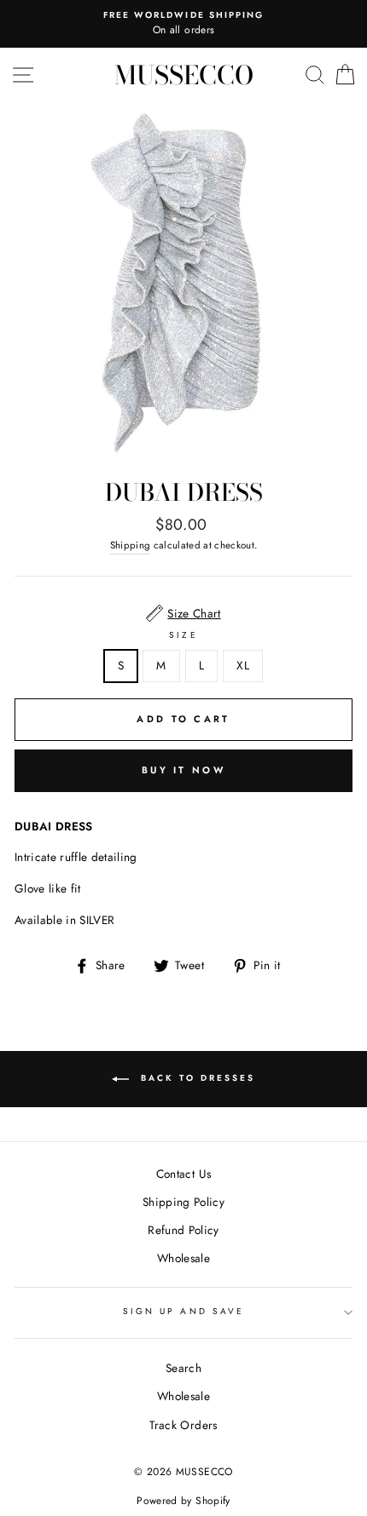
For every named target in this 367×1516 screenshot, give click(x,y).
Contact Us (183, 1173)
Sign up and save (183, 1311)
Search (183, 1367)
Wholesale (183, 1257)
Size (183, 635)
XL (242, 665)
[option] (183, 24)
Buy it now (183, 770)
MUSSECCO (183, 75)
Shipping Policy (183, 1201)
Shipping (130, 545)
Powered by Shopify (183, 1500)
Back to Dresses (195, 1078)
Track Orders (183, 1424)
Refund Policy (183, 1229)
